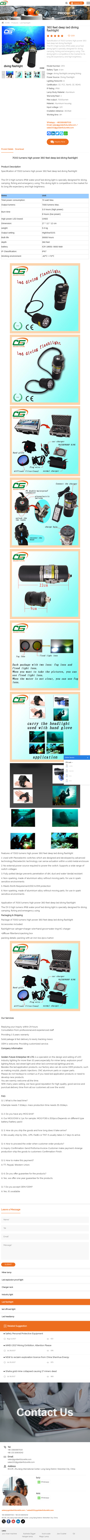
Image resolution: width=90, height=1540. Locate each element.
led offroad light (8, 1309)
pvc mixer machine (12, 1534)
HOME (7, 23)
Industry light (7, 1294)
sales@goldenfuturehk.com (64, 125)
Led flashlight (25, 23)
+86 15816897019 (15, 1450)
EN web (68, 762)
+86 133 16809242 (15, 1452)
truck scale (48, 1534)
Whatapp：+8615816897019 (59, 122)
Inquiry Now (59, 142)
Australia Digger (32, 1534)
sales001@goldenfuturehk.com (60, 128)
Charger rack (7, 1287)
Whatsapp (45, 1482)
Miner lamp (6, 1272)
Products (14, 23)
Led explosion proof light (12, 1280)
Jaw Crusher (64, 1534)
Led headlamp (8, 1316)
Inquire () (78, 3)
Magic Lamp (46, 1536)
